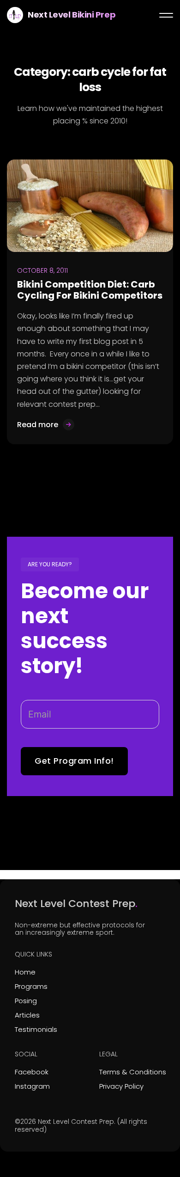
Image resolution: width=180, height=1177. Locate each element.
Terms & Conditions (132, 1072)
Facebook (31, 1072)
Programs (31, 986)
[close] (166, 15)
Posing (26, 1000)
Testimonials (36, 1029)
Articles (27, 1015)
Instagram (32, 1086)
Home (25, 972)
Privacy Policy (121, 1086)
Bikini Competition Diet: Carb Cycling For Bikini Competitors (89, 290)
